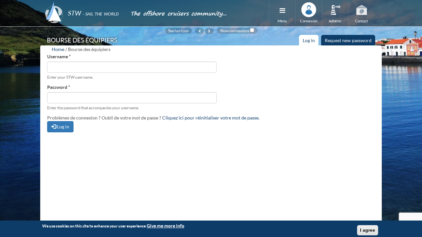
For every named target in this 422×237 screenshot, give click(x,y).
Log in (310, 41)
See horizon (178, 30)
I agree (367, 230)
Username (59, 56)
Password (58, 87)
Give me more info (165, 225)
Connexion (308, 21)
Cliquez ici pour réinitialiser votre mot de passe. (210, 117)
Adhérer (335, 21)
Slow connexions (234, 30)
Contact (361, 21)
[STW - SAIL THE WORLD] (83, 4)
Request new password (348, 40)
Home (58, 49)
